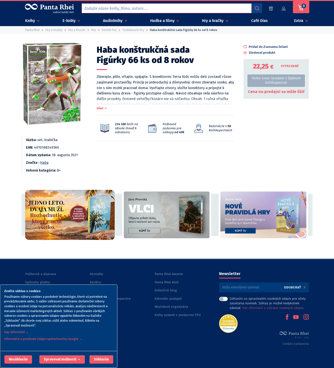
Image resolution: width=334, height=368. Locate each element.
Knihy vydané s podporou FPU (178, 315)
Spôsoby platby (37, 282)
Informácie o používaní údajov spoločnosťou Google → (43, 339)
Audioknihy (113, 20)
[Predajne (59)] (271, 8)
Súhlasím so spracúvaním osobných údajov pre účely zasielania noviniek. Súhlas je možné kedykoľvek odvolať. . (268, 303)
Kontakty (96, 274)
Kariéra (95, 282)
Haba (44, 163)
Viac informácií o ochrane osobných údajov (272, 308)
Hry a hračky (213, 20)
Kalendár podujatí (168, 298)
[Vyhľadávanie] (257, 8)
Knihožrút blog (166, 290)
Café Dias (259, 20)
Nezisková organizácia (171, 307)
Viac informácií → (16, 332)
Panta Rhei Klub (167, 282)
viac (100, 108)
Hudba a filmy (163, 20)
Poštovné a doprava (40, 274)
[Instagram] (306, 317)
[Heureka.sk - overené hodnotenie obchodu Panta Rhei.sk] (228, 323)
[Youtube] (296, 317)
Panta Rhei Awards (169, 274)
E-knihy (70, 20)
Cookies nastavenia (296, 344)
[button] (18, 359)
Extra (299, 20)
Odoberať (293, 287)
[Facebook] (287, 317)
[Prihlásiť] (284, 8)
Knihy (30, 20)
